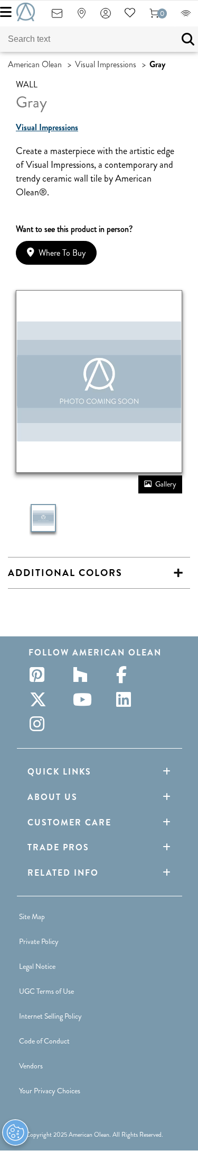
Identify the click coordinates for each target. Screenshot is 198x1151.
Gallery (165, 484)
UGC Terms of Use (46, 991)
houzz (83, 674)
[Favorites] (130, 16)
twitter (40, 699)
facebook (126, 674)
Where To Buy (62, 253)
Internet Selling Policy (50, 1016)
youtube (83, 699)
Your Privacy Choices (49, 1090)
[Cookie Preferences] (15, 1132)
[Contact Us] (57, 16)
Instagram (40, 723)
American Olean (35, 64)
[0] (154, 16)
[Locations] (81, 16)
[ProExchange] (186, 16)
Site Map (32, 916)
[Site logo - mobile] (25, 12)
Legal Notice (37, 966)
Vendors (31, 1065)
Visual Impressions (105, 64)
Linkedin (126, 699)
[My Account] (105, 16)
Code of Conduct (44, 1041)
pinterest (40, 674)
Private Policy (39, 941)
